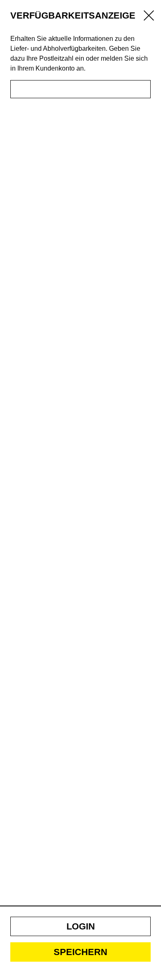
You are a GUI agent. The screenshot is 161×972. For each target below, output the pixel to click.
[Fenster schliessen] (149, 17)
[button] (80, 926)
